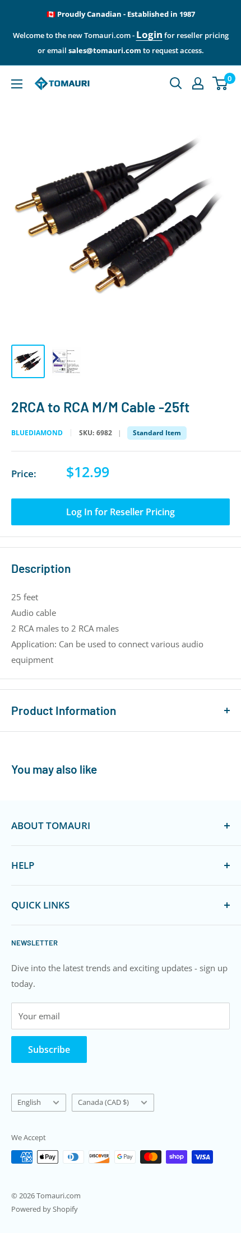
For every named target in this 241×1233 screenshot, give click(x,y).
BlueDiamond (37, 433)
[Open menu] (16, 83)
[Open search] (176, 83)
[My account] (197, 83)
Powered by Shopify (44, 1209)
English (29, 1102)
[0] (221, 83)
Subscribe (49, 1049)
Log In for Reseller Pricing (120, 512)
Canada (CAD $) (103, 1102)
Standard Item (157, 432)
